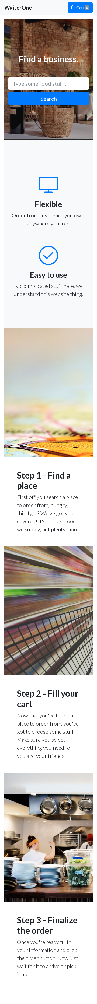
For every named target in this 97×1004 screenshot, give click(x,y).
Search (48, 98)
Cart (81, 7)
